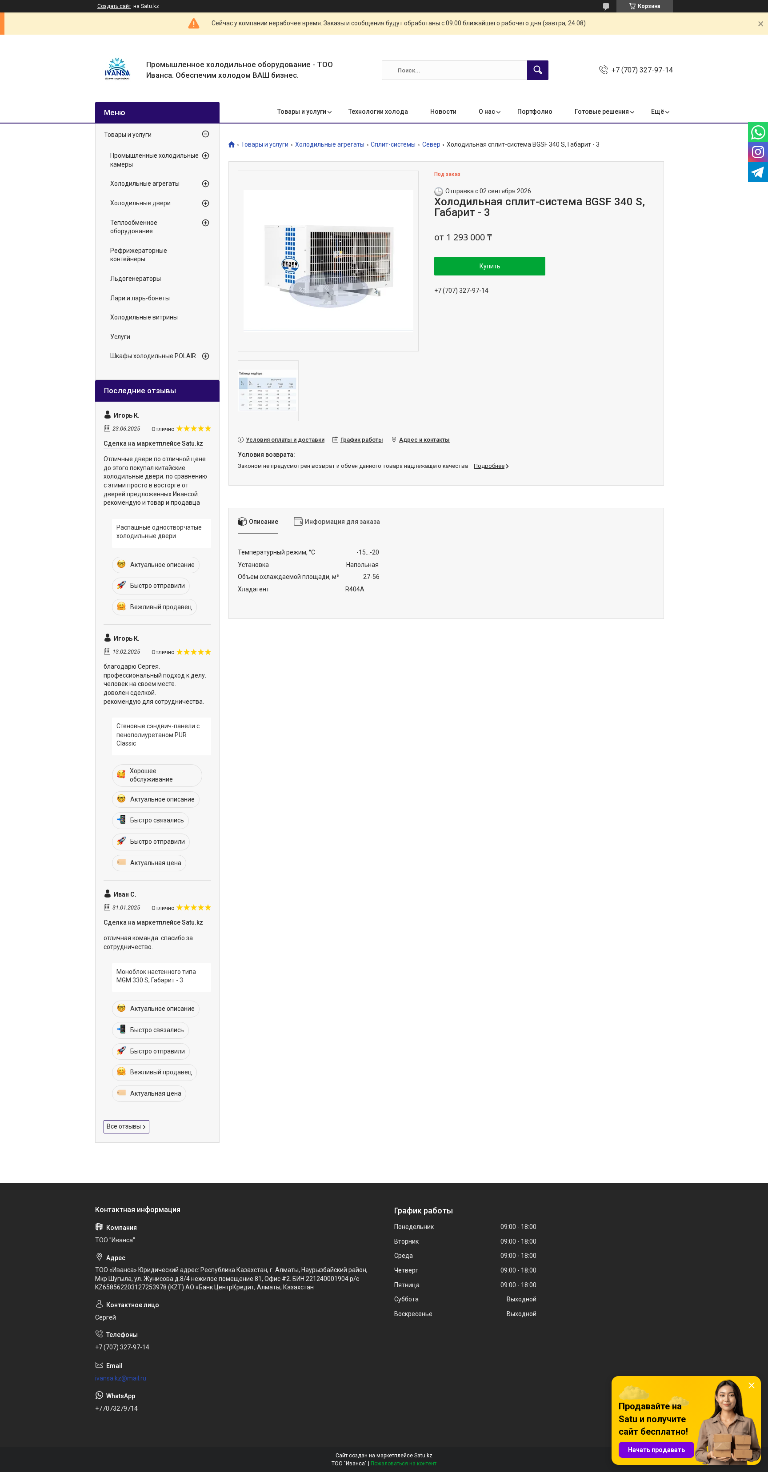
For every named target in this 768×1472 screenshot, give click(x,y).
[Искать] (537, 70)
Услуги (120, 336)
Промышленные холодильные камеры (154, 160)
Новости (443, 111)
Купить (490, 266)
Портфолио (534, 111)
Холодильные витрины (144, 317)
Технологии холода (378, 111)
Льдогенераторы (135, 278)
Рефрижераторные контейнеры (138, 255)
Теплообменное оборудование (133, 227)
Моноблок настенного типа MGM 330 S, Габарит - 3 (156, 976)
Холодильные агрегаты (329, 144)
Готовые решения (602, 111)
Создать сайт (114, 6)
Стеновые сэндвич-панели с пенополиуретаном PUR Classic (158, 734)
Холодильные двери (140, 203)
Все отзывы (124, 1126)
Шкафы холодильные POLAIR (153, 355)
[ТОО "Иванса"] (117, 70)
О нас (487, 111)
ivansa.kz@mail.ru (120, 1378)
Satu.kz (423, 1455)
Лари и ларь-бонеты (140, 298)
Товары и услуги (301, 111)
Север (431, 144)
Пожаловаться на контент (403, 1463)
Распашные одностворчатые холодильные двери (159, 532)
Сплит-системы (393, 144)
